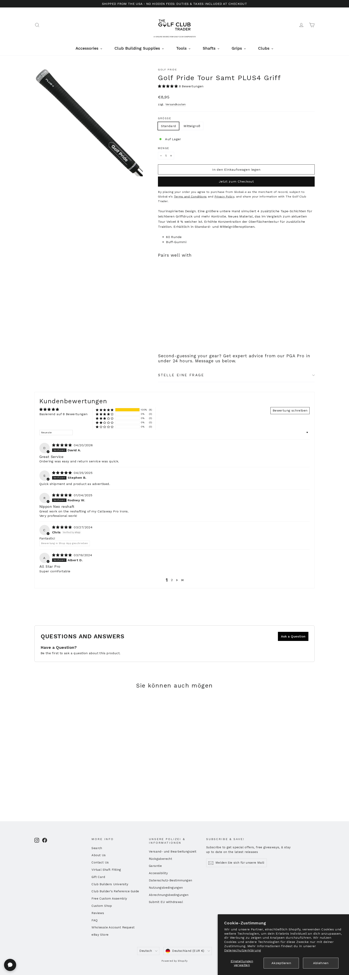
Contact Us (100, 862)
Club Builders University (109, 884)
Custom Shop (101, 906)
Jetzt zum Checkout (236, 181)
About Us (98, 855)
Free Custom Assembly (109, 898)
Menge (163, 148)
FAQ (94, 920)
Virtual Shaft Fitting (106, 870)
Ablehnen (321, 963)
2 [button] (172, 580)
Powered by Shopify (174, 960)
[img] (62, 445)
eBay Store (99, 934)
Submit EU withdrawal (166, 902)
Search (96, 848)
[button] (168, 86)
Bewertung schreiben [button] (290, 410)
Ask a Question (293, 636)
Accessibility (158, 873)
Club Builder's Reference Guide (115, 891)
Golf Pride (167, 69)
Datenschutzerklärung (242, 950)
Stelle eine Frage (181, 375)
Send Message (108, 944)
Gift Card (98, 877)
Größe (164, 118)
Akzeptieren (281, 963)
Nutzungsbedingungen (166, 887)
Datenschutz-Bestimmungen (170, 880)
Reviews (97, 913)
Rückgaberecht (160, 859)
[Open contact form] (10, 965)
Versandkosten (175, 104)
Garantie (155, 866)
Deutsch (145, 951)
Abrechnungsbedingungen (169, 895)
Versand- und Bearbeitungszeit (173, 851)
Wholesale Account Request (113, 927)
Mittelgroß (192, 126)
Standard (168, 126)
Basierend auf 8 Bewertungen (63, 414)
